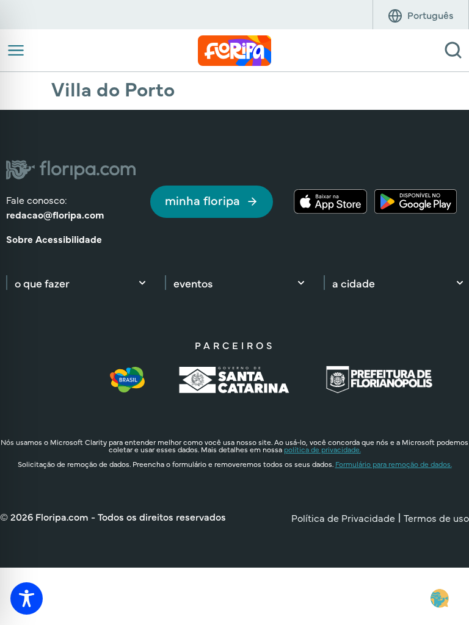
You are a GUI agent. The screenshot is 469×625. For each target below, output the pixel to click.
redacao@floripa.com (55, 214)
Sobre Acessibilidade (54, 238)
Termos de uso (436, 517)
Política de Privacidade (343, 517)
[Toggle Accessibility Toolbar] (26, 598)
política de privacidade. (322, 449)
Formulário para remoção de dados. (393, 464)
